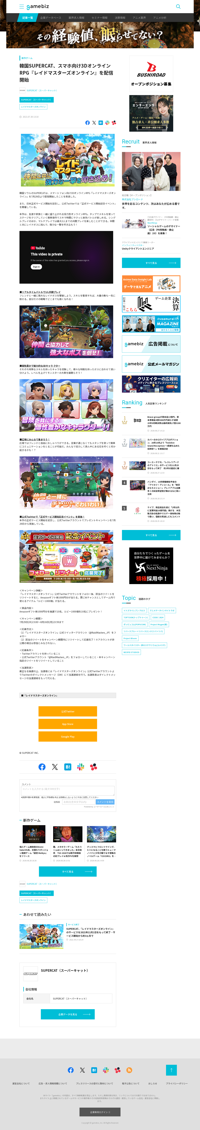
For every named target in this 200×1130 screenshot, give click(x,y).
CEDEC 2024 (157, 617)
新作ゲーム (27, 58)
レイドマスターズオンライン (33, 106)
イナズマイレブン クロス (134, 610)
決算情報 (120, 17)
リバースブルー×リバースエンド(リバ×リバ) (143, 631)
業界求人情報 (76, 17)
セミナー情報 (99, 17)
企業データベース (50, 17)
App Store (67, 724)
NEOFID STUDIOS (131, 652)
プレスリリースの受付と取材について (94, 1083)
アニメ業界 (139, 17)
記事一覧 (27, 17)
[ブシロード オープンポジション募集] (151, 74)
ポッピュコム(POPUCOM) (135, 624)
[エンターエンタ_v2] (151, 113)
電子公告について (131, 1083)
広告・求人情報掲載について (53, 1083)
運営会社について (21, 1083)
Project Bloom (130, 638)
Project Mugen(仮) (159, 624)
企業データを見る (67, 1014)
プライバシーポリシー (177, 1083)
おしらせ (152, 1083)
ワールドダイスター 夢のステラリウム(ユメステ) (144, 645)
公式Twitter (67, 711)
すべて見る (67, 871)
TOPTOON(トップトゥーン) (136, 617)
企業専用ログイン (99, 1112)
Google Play (68, 736)
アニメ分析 (159, 17)
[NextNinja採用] (151, 566)
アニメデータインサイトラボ (162, 610)
